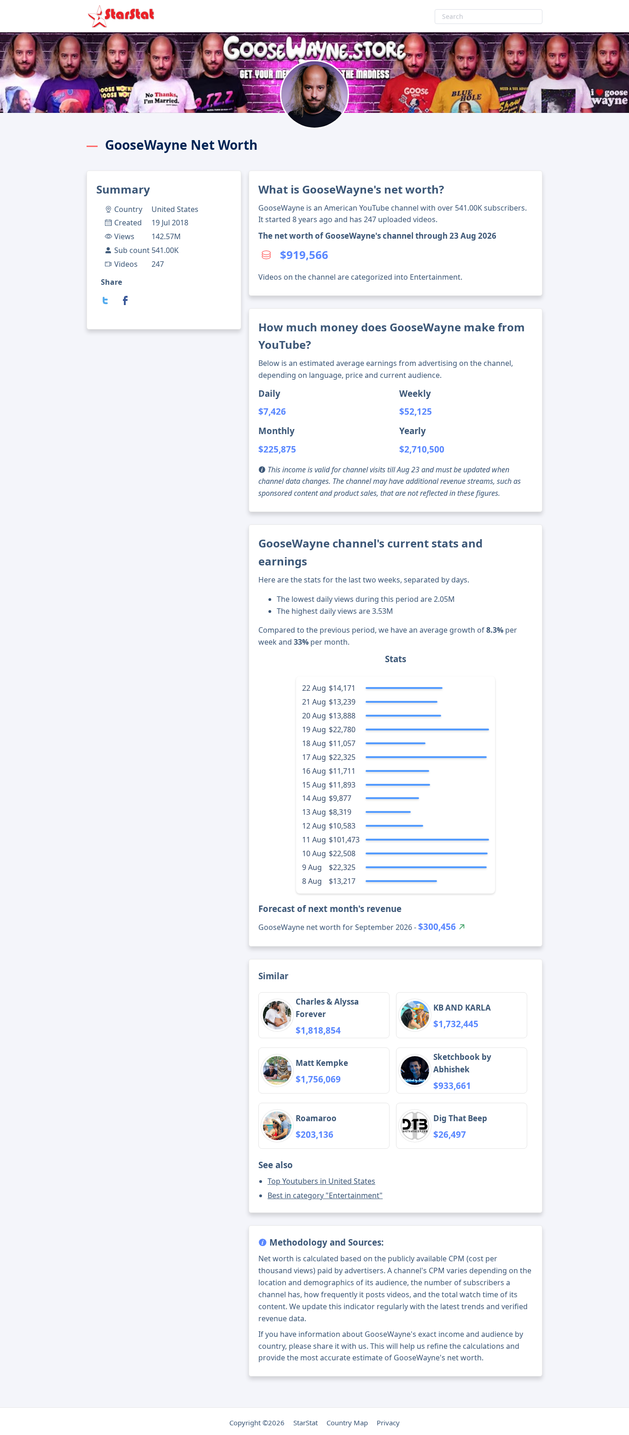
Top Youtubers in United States (321, 1181)
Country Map (347, 1422)
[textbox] (488, 16)
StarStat (305, 1422)
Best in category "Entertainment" (325, 1195)
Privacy (388, 1422)
